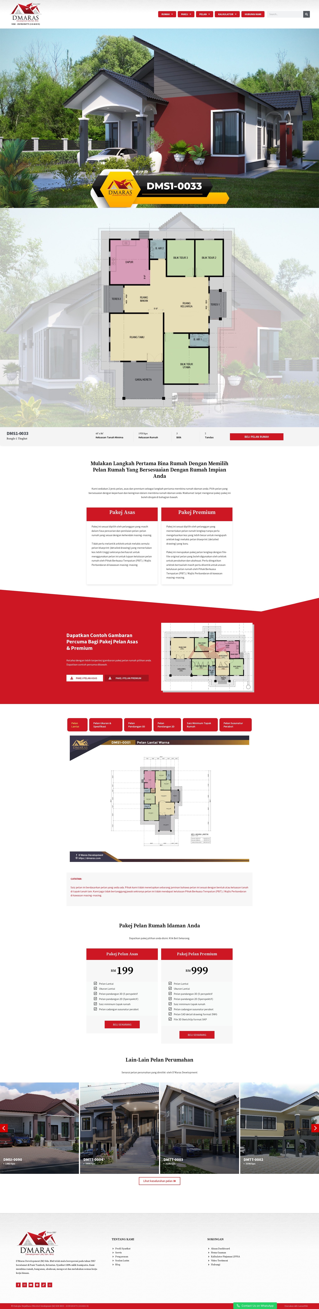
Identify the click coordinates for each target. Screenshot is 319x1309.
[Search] (306, 14)
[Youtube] (31, 1285)
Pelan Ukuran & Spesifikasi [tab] (102, 724)
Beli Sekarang (122, 1024)
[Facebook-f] (18, 1285)
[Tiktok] (43, 1285)
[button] (256, 436)
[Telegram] (37, 1285)
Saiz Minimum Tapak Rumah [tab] (199, 724)
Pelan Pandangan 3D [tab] (136, 724)
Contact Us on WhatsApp (258, 1305)
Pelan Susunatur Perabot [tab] (233, 724)
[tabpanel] (159, 800)
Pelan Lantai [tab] (75, 724)
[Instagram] (24, 1285)
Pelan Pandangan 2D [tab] (166, 724)
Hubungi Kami (253, 14)
